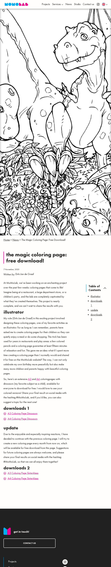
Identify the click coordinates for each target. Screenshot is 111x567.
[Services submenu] (62, 4)
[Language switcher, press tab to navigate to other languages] (105, 4)
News (15, 240)
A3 (29, 379)
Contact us (29, 543)
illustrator (95, 296)
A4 (38, 379)
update (94, 310)
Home (6, 240)
